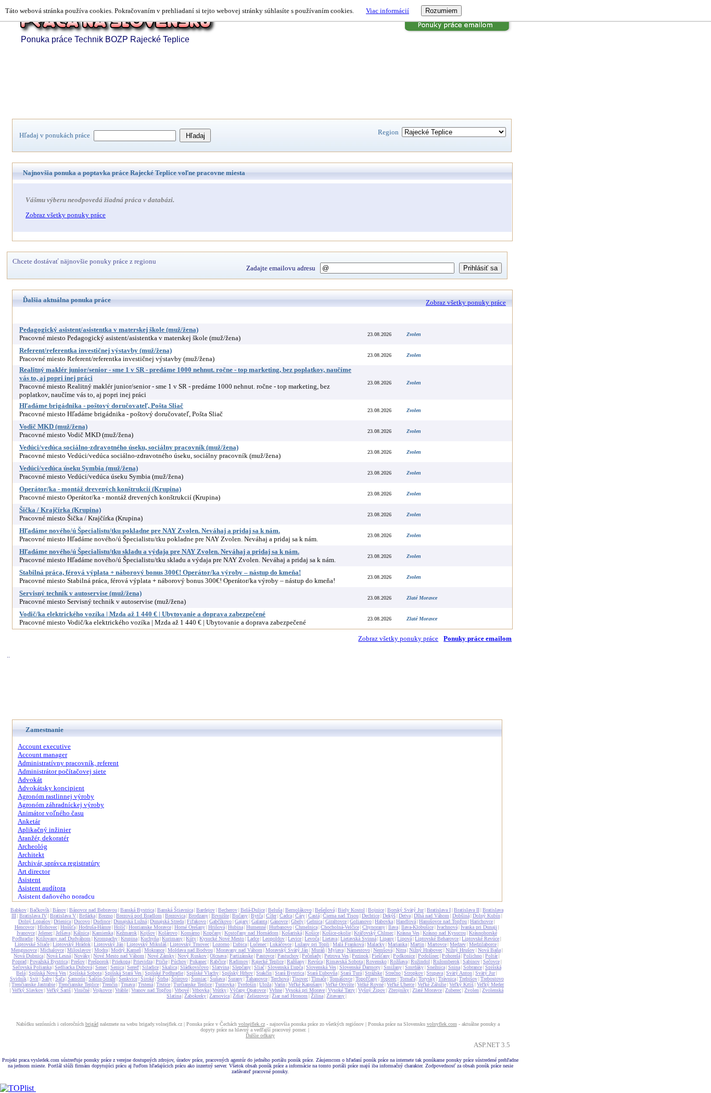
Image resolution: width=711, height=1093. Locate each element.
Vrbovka (200, 990)
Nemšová (382, 950)
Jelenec (45, 933)
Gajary (241, 921)
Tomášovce (340, 979)
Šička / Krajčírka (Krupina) (60, 510)
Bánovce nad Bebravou (93, 910)
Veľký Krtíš (461, 984)
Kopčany (212, 933)
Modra (101, 950)
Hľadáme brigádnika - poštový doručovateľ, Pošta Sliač (101, 405)
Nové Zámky (160, 956)
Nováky (82, 956)
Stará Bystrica (289, 973)
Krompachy (106, 938)
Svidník (18, 979)
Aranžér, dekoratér (43, 838)
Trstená (145, 984)
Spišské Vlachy (202, 973)
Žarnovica (219, 996)
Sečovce (491, 961)
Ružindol (420, 961)
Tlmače (318, 979)
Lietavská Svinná (358, 938)
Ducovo (82, 921)
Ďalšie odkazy (260, 1035)
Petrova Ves (336, 956)
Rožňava (399, 961)
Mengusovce (24, 950)
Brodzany (198, 915)
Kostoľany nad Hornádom (251, 933)
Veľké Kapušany (305, 984)
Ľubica (240, 944)
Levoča (311, 938)
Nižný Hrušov (460, 950)
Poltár (491, 956)
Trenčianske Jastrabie (33, 984)
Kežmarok (126, 933)
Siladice (150, 967)
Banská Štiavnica (175, 910)
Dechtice (370, 915)
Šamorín (76, 979)
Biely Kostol (351, 910)
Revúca (315, 961)
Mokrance (154, 950)
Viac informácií (387, 11)
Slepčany (241, 967)
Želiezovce (258, 996)
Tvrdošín (246, 984)
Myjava (336, 950)
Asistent (29, 880)
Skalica (169, 967)
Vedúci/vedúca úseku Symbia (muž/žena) (78, 468)
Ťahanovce (257, 979)
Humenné (256, 927)
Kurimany (172, 938)
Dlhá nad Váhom (431, 915)
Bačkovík (39, 910)
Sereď (133, 967)
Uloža (265, 984)
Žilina (317, 996)
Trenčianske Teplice (78, 984)
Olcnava (218, 956)
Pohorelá (451, 956)
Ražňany (295, 961)
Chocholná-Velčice (340, 927)
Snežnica (436, 967)
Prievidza (143, 961)
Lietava (329, 938)
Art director (34, 871)
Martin (417, 944)
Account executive (44, 746)
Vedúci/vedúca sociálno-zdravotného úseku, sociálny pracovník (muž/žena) (128, 447)
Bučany (240, 915)
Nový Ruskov (192, 956)
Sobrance (472, 967)
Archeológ (32, 846)
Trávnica (447, 979)
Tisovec (300, 979)
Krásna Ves (408, 933)
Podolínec (428, 956)
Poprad (19, 961)
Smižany (393, 967)
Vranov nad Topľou (151, 990)
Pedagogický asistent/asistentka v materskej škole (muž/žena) (108, 329)
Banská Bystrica (137, 910)
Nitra (401, 950)
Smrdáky (414, 967)
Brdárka (87, 915)
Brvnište (220, 915)
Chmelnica (306, 927)
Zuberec (453, 990)
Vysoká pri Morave (305, 990)
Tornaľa (407, 979)
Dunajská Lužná (130, 921)
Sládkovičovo (194, 967)
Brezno (105, 915)
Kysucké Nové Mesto (221, 938)
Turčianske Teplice (192, 984)
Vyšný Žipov (371, 990)
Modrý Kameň (126, 950)
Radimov (238, 961)
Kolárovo (167, 933)
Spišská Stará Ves (123, 973)
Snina (454, 967)
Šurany (235, 979)
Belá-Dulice (252, 910)
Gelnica (314, 921)
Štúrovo (179, 979)
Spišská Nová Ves (47, 973)
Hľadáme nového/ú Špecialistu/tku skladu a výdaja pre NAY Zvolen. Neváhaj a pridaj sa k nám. (159, 551)
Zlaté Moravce (427, 990)
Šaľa (60, 979)
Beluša (275, 910)
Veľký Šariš (58, 990)
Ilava (393, 927)
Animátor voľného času (51, 813)
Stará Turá (351, 973)
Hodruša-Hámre (95, 927)
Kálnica (81, 933)
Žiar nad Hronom (290, 996)
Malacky (376, 944)
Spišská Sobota (85, 973)
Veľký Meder (490, 984)
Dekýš (389, 915)
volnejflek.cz (251, 1024)
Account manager (42, 755)
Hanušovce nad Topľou (443, 921)
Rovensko (376, 961)
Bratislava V (63, 915)
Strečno (393, 973)
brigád (91, 1024)
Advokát (30, 780)
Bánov (59, 910)
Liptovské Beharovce (437, 938)
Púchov (178, 961)
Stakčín (264, 973)
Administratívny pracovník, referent (68, 763)
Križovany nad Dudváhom (63, 938)
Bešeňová (325, 910)
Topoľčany (366, 979)
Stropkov (413, 973)
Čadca (286, 915)
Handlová (406, 921)
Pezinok (360, 956)
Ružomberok (446, 961)
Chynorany (373, 927)
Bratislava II (466, 910)
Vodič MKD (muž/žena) (53, 426)
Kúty (191, 938)
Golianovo (361, 921)
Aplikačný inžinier (44, 830)
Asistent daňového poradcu (56, 896)
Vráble (121, 990)
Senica (117, 967)
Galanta (259, 921)
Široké (147, 979)
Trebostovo (492, 979)
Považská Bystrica (49, 961)
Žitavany (335, 996)
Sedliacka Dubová (73, 967)
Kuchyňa (150, 938)
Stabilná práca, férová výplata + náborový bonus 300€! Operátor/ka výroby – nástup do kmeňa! (160, 572)
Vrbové (181, 990)
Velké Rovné (370, 984)
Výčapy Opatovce (248, 990)
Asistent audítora (42, 888)
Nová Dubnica (28, 956)
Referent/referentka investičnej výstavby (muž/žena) (95, 350)
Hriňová (216, 927)
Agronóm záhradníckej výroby (61, 805)
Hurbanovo (280, 927)
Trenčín (110, 984)
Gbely (297, 921)
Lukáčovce (280, 944)
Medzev (458, 944)
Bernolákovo (298, 910)
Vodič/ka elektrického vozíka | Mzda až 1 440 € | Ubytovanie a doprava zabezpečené (142, 614)
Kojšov (147, 933)
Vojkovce (102, 990)
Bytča (257, 915)
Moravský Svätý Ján (286, 950)
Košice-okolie (336, 933)
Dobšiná (460, 915)
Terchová (280, 979)
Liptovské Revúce (480, 938)
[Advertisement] (201, 84)
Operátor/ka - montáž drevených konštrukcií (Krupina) (100, 489)
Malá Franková (348, 944)
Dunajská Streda (167, 921)
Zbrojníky (398, 990)
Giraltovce (336, 921)
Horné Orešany (189, 927)
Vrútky (219, 990)
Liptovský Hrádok (72, 944)
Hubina (235, 927)
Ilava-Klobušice (417, 927)
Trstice (163, 984)
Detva (405, 915)
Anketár (29, 821)
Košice (312, 933)
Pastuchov (288, 956)
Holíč (119, 927)
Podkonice (404, 956)
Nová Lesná (58, 956)
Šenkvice (128, 979)
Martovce (437, 944)
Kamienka (102, 933)
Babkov (18, 910)
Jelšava (63, 933)
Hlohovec (47, 927)
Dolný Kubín (486, 915)
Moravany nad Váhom (239, 950)
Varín (279, 984)
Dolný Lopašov (34, 921)
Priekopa (121, 961)
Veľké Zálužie (431, 984)
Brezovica (175, 915)
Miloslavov (79, 950)
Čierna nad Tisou (341, 915)
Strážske (373, 973)
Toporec (388, 979)
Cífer (271, 915)
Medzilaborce (483, 944)
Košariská (292, 933)
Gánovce (279, 921)
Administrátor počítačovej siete (62, 771)
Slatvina (220, 967)
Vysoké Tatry (341, 990)
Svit (34, 979)
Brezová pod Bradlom (139, 915)
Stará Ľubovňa (322, 973)
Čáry (300, 915)
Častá (314, 915)
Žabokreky (195, 996)
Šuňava (217, 979)
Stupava (434, 973)
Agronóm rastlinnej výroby (56, 796)
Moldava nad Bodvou (190, 950)
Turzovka (224, 984)
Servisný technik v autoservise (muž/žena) (80, 593)
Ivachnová (447, 927)
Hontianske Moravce (150, 927)
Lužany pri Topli (312, 944)
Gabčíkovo (220, 921)
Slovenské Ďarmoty (359, 967)
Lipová (404, 938)
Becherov (227, 910)
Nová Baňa (489, 950)
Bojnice (376, 910)
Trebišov (468, 979)
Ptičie (162, 961)
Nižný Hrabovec (425, 950)
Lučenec (258, 944)
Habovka (384, 921)
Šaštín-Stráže (102, 979)
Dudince (101, 921)
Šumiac (199, 979)
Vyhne (275, 990)
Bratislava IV (33, 915)
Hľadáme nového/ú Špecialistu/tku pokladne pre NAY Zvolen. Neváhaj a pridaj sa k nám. (149, 531)
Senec (101, 967)
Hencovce (24, 927)
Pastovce (265, 956)
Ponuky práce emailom (477, 638)
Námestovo (358, 950)
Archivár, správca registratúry (59, 863)
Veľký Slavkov (27, 990)
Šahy (47, 979)
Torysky (426, 979)
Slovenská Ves (321, 967)
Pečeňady (311, 956)
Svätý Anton (459, 973)
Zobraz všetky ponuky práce (66, 215)
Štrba (162, 979)
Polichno (472, 956)
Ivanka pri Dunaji (479, 927)
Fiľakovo (196, 921)
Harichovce (481, 921)
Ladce (253, 938)
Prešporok (98, 961)
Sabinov (471, 961)
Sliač (259, 967)
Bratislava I (439, 910)
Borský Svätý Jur (405, 910)
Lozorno (221, 944)
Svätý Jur (485, 973)
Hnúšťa (67, 927)
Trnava (128, 984)
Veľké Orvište (339, 984)
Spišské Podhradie (164, 973)
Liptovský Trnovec (189, 944)
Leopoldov (273, 938)
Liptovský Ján (108, 944)
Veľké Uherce (400, 984)
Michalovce (52, 950)
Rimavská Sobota (344, 961)
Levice (294, 938)
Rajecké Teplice (267, 961)
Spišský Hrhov (237, 973)
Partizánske (241, 956)
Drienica (62, 921)
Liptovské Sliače (32, 944)
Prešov (78, 961)
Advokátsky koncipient (51, 788)
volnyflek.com (442, 1024)
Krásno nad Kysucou (444, 933)
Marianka (397, 944)
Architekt (31, 855)
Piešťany (381, 956)
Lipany (386, 938)
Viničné (82, 990)
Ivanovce (26, 933)
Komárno (190, 933)
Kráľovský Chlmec (373, 933)
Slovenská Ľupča (285, 967)
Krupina (129, 938)
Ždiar (238, 996)
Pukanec (198, 961)
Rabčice (218, 961)
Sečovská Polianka (32, 967)
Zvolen (471, 990)
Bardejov (205, 910)
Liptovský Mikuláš (146, 944)
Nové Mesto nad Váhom (118, 956)
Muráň (318, 950)
